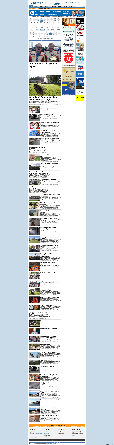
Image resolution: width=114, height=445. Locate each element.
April (47, 27)
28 (44, 36)
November (52, 29)
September (42, 29)
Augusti (37, 29)
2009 (34, 20)
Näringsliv (36, 6)
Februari (37, 27)
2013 (48, 20)
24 (33, 36)
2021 (44, 22)
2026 (31, 24)
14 (36, 34)
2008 (31, 20)
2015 (55, 20)
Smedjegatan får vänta (46, 383)
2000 (34, 18)
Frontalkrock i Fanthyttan (47, 107)
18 (47, 34)
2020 (41, 22)
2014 (51, 20)
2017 (31, 22)
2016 (58, 20)
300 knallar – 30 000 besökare (48, 273)
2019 (38, 22)
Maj (52, 27)
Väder (45, 8)
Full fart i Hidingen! (45, 320)
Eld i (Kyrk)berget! (45, 344)
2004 (48, 18)
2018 (34, 22)
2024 (55, 22)
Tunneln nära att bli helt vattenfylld (50, 218)
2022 (48, 22)
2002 (41, 18)
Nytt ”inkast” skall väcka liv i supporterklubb (48, 263)
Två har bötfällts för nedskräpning (49, 138)
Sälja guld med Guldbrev (51, 443)
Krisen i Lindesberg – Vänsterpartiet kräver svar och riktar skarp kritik (39, 172)
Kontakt (70, 6)
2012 (44, 20)
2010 (38, 20)
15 (39, 34)
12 (30, 34)
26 (39, 36)
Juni (58, 27)
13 (33, 34)
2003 (44, 18)
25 (36, 36)
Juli (31, 29)
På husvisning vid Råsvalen (48, 179)
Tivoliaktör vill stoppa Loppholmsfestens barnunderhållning (46, 255)
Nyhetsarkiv (36, 8)
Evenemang (65, 6)
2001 (38, 18)
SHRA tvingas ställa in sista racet (49, 163)
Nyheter (31, 8)
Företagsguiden (53, 6)
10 (56, 32)
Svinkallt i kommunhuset (47, 366)
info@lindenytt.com (65, 434)
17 (44, 34)
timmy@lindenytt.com (33, 437)
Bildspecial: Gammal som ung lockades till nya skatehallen (48, 337)
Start (31, 6)
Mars (42, 27)
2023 (51, 22)
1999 (31, 18)
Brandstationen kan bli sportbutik (49, 399)
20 (53, 34)
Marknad (59, 6)
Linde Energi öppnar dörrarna (48, 352)
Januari (32, 27)
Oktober (47, 29)
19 (50, 34)
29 (47, 36)
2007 (58, 18)
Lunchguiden (46, 6)
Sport (41, 6)
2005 (51, 18)
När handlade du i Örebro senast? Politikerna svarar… (49, 416)
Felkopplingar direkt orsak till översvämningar (48, 228)
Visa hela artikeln (58, 72)
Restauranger (41, 8)
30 (50, 36)
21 (56, 34)
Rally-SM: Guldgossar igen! (43, 65)
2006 (55, 18)
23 (30, 36)
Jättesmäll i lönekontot (46, 114)
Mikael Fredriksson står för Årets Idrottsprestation (49, 131)
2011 (41, 20)
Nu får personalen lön (46, 360)
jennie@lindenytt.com (38, 434)
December (58, 29)
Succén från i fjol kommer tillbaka (49, 297)
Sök (83, 6)
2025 (58, 22)
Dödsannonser (49, 8)
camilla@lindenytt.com (38, 433)
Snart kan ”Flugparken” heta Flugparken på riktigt (43, 98)
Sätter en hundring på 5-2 (47, 305)
